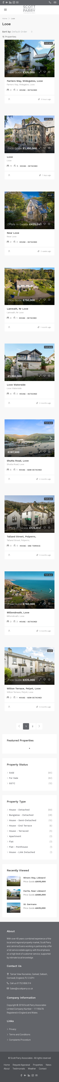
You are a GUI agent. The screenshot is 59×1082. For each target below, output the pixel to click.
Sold (11, 772)
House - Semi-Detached (22, 820)
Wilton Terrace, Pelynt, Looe (24, 688)
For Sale (13, 778)
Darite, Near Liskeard (34, 891)
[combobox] (22, 32)
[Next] (39, 726)
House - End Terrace (20, 825)
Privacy (12, 1029)
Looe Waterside (16, 384)
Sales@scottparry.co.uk (21, 988)
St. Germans (29, 904)
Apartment (15, 836)
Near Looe (13, 232)
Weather (32, 1068)
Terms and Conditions (19, 1034)
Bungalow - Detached (21, 815)
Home (7, 1065)
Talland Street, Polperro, (21, 536)
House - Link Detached (22, 852)
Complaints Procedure (20, 1040)
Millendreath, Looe (18, 612)
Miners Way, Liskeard (34, 877)
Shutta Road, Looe (18, 460)
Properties (38, 1065)
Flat (11, 841)
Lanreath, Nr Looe (17, 308)
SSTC (12, 783)
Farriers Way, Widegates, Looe (25, 80)
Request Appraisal (21, 1065)
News (48, 1065)
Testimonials (19, 1068)
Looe (10, 156)
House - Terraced (18, 831)
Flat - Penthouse (18, 847)
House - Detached (19, 809)
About (7, 1068)
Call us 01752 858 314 (20, 983)
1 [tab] (31, 748)
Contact (42, 1068)
